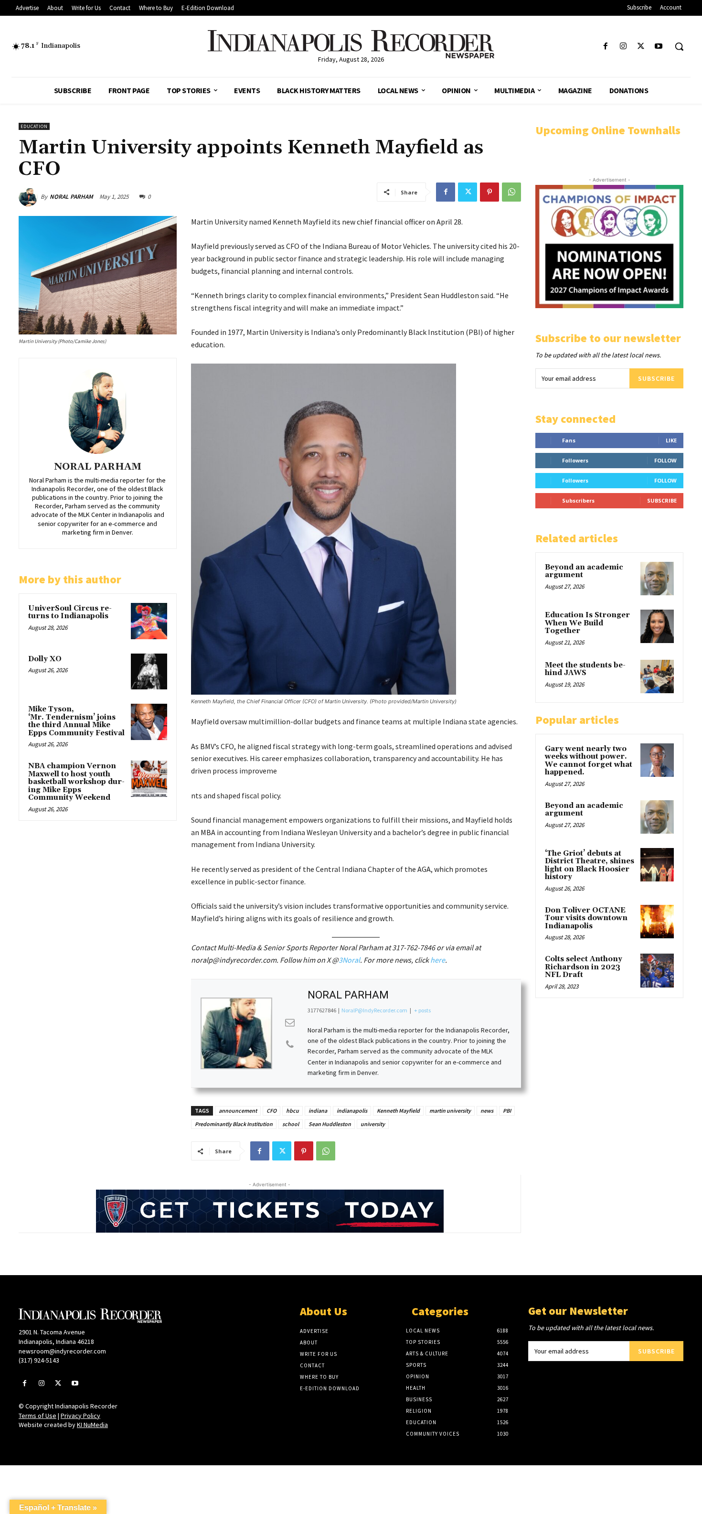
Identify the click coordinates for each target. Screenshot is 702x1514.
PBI (507, 1110)
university (373, 1123)
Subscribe (656, 378)
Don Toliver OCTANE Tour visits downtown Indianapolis (586, 918)
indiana (317, 1110)
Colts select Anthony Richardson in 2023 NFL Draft (583, 967)
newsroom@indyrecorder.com (62, 1351)
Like (671, 440)
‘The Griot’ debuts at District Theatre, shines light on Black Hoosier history (589, 865)
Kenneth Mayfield (398, 1110)
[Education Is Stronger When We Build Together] (657, 626)
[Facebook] (605, 46)
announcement (238, 1110)
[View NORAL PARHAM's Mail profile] (290, 1022)
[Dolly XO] (149, 672)
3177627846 (322, 1010)
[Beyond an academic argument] (657, 578)
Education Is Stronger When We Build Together (587, 623)
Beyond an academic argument (584, 571)
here (437, 960)
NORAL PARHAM (71, 197)
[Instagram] (623, 46)
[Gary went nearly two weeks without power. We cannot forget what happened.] (657, 760)
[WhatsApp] (511, 192)
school (290, 1123)
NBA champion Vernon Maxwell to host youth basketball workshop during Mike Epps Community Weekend (76, 782)
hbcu (292, 1110)
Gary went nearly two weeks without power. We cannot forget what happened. (588, 760)
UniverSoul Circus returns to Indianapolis (70, 612)
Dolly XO (45, 659)
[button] (679, 46)
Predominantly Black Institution (234, 1123)
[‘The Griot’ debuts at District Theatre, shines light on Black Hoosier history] (657, 864)
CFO (271, 1110)
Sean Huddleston (329, 1123)
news (486, 1110)
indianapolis (352, 1110)
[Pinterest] (489, 192)
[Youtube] (658, 46)
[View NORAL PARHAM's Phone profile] (290, 1044)
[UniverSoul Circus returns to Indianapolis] (149, 621)
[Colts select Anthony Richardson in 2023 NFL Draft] (657, 970)
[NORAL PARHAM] (30, 196)
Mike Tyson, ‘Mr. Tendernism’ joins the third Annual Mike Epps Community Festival (76, 721)
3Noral (349, 960)
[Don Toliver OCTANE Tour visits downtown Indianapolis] (657, 921)
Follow (665, 460)
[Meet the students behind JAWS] (657, 676)
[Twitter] (641, 46)
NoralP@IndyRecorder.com (374, 1010)
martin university (450, 1110)
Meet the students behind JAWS (585, 669)
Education (34, 126)
